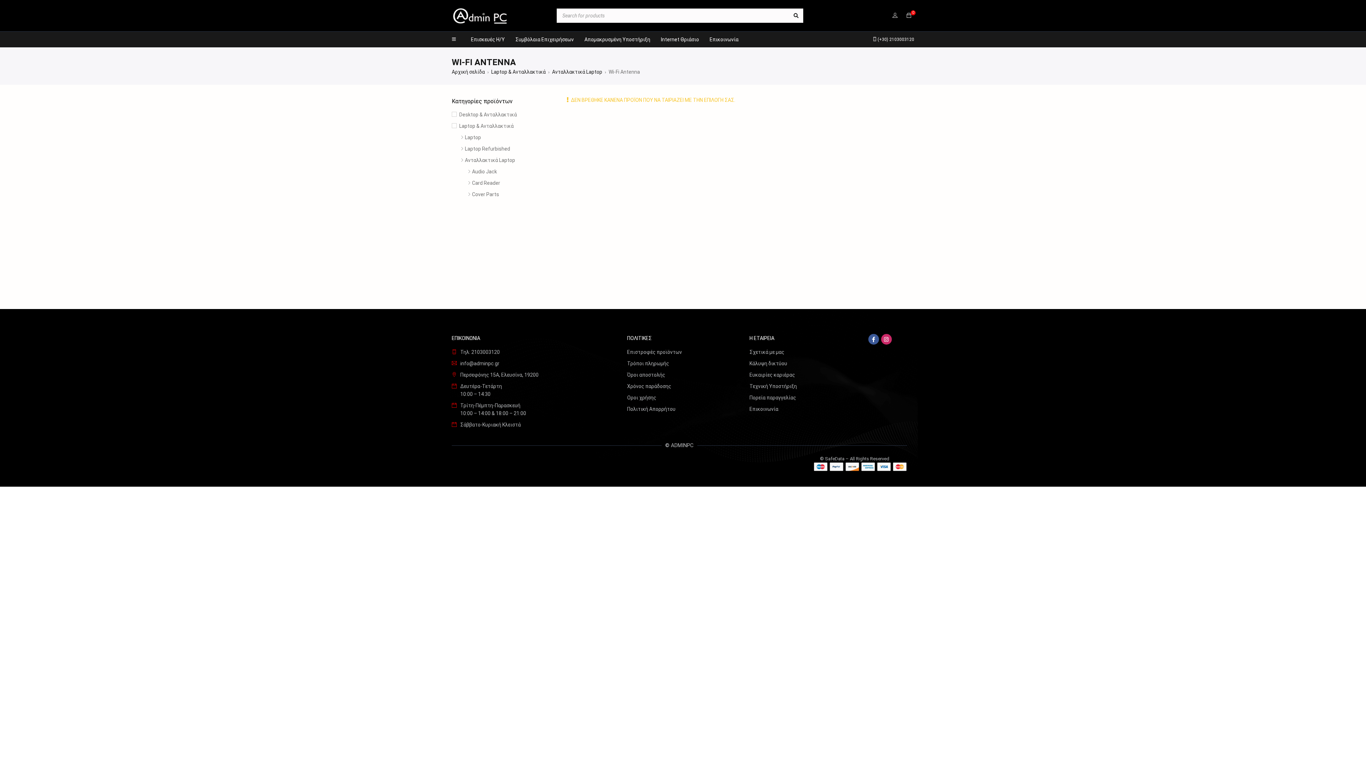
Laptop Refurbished (487, 149)
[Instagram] (886, 339)
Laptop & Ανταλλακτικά (518, 72)
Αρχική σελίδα (468, 72)
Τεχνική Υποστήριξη (773, 386)
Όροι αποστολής (646, 375)
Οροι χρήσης (641, 398)
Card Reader (486, 183)
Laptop (473, 137)
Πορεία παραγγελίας (773, 398)
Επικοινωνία (764, 409)
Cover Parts (485, 194)
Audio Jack (484, 171)
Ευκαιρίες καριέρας (772, 375)
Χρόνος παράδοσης (649, 386)
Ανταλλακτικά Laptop (577, 72)
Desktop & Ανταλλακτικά (488, 114)
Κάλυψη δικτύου (768, 363)
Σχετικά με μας (767, 352)
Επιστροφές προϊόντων (654, 352)
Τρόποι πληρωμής (648, 363)
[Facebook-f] (873, 339)
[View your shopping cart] (908, 16)
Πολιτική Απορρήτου (651, 409)
